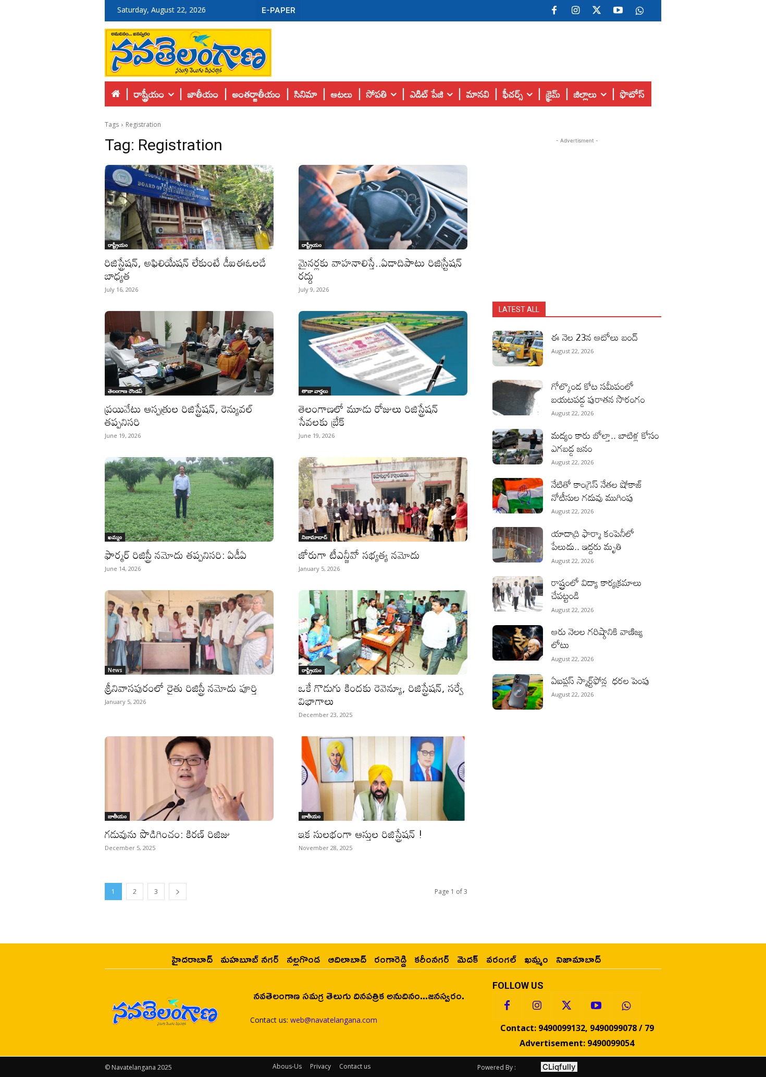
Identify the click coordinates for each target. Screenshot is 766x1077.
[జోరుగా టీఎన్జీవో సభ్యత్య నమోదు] (383, 499)
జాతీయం (117, 816)
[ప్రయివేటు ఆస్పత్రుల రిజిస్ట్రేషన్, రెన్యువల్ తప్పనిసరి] (189, 353)
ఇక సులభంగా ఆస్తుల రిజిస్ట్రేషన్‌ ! (361, 833)
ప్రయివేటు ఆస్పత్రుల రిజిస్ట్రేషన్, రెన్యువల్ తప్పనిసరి (179, 415)
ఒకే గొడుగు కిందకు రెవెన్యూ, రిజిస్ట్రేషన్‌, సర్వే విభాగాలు (381, 694)
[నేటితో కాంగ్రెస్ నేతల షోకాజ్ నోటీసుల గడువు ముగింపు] (517, 495)
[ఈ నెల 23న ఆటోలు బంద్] (517, 348)
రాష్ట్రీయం (118, 244)
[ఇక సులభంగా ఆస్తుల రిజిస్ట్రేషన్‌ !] (383, 778)
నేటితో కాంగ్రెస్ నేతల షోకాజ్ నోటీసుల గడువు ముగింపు (597, 491)
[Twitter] (596, 11)
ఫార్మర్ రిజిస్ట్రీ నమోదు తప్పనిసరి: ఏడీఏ (176, 554)
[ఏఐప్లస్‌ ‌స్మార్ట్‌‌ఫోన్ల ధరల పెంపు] (517, 692)
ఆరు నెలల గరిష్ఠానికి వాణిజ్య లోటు (597, 638)
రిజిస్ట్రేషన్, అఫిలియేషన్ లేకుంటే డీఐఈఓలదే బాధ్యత (185, 269)
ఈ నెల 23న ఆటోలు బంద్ (594, 337)
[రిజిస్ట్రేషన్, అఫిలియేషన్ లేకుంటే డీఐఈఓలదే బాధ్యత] (189, 207)
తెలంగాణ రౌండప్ (125, 390)
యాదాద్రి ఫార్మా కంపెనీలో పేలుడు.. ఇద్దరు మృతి (592, 540)
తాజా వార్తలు (315, 390)
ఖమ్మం (115, 537)
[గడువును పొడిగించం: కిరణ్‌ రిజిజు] (189, 778)
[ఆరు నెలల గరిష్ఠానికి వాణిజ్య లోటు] (517, 643)
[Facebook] (554, 11)
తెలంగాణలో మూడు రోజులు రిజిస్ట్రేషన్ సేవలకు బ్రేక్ (368, 415)
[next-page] (178, 891)
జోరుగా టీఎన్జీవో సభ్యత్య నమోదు (359, 554)
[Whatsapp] (625, 1006)
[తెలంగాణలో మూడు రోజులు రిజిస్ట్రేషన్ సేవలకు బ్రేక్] (383, 353)
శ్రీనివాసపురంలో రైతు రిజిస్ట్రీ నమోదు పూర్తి (181, 687)
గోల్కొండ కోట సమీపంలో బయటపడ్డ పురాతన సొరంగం (598, 393)
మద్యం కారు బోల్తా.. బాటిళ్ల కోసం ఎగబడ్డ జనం (605, 442)
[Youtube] (618, 11)
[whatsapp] (639, 11)
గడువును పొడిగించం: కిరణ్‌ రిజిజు (167, 833)
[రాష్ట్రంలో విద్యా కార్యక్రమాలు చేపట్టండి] (517, 594)
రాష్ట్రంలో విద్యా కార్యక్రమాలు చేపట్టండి (596, 589)
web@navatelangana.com (333, 1020)
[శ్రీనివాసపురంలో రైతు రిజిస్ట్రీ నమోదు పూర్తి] (189, 632)
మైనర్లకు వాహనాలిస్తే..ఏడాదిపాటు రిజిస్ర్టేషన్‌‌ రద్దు (380, 269)
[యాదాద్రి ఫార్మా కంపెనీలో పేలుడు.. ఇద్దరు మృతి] (517, 545)
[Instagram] (575, 11)
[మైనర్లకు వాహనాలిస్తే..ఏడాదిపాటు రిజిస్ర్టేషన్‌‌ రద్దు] (383, 207)
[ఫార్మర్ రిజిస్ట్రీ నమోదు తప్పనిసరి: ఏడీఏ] (189, 499)
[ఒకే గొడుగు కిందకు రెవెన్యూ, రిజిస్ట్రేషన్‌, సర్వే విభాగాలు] (383, 632)
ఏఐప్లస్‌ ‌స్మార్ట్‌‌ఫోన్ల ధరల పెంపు (600, 680)
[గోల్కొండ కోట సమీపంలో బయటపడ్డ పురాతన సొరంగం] (517, 397)
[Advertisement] (466, 50)
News (115, 670)
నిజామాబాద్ (314, 537)
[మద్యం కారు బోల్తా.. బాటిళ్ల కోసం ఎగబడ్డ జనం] (517, 446)
